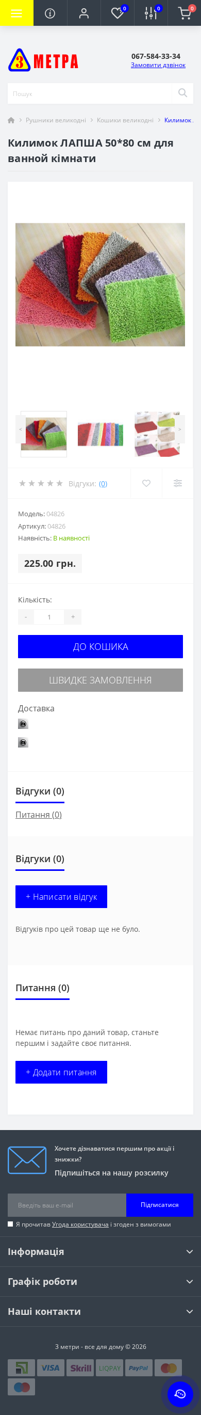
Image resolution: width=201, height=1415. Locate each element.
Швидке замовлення (100, 680)
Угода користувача (80, 1224)
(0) (103, 483)
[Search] (182, 93)
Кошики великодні (125, 120)
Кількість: (35, 600)
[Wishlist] (146, 483)
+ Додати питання (61, 1072)
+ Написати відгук (61, 896)
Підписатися (160, 1204)
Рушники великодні (56, 120)
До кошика (100, 646)
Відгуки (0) (39, 791)
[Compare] (177, 483)
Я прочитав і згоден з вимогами (93, 1224)
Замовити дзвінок (158, 64)
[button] (83, 13)
